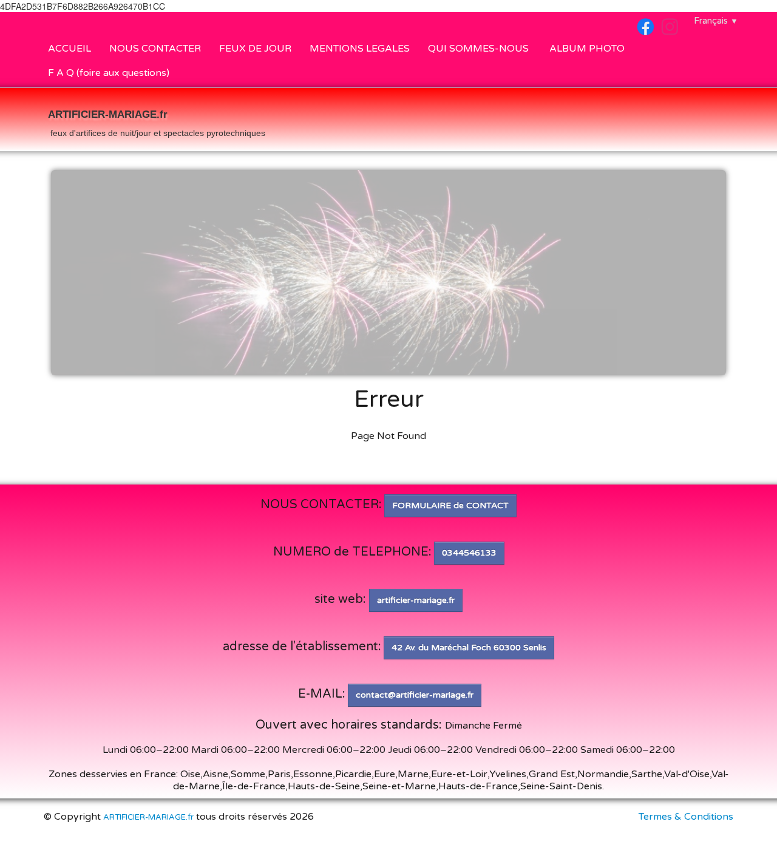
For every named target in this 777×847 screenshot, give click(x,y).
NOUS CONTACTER (155, 49)
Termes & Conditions (686, 817)
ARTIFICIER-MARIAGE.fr (148, 817)
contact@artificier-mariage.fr (414, 695)
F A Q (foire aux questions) (108, 73)
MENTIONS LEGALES (360, 49)
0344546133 (469, 553)
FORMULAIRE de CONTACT (450, 505)
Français (716, 20)
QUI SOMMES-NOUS (479, 49)
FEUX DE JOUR (255, 49)
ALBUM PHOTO (587, 49)
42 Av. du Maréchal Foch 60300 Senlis (469, 647)
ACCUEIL (69, 49)
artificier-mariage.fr (416, 600)
